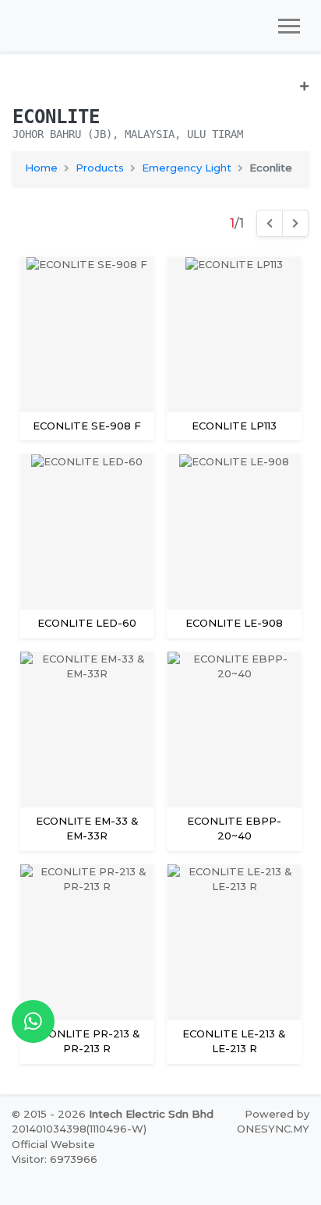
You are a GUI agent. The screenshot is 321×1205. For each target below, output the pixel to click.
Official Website (53, 1144)
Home (41, 167)
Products (100, 167)
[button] (160, 92)
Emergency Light (186, 167)
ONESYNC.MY (273, 1128)
